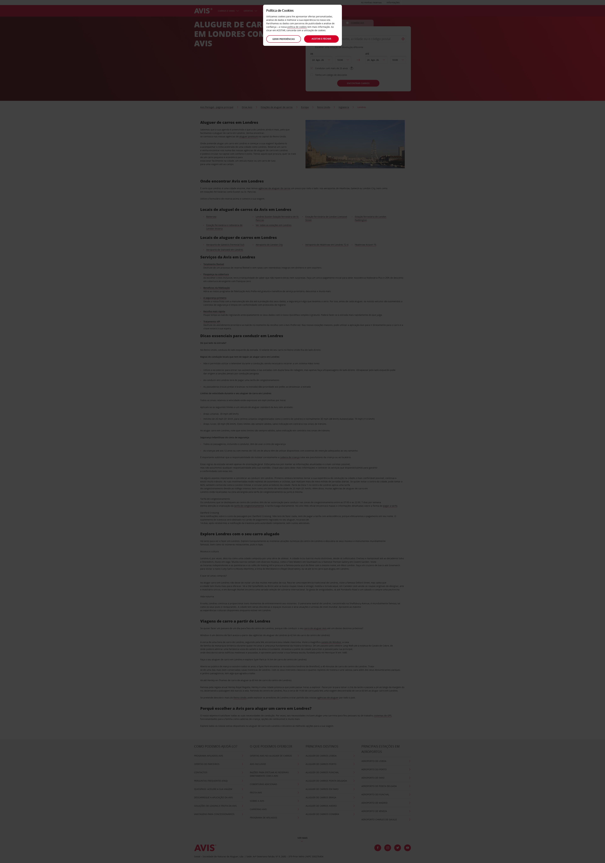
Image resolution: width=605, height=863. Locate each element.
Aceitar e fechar (321, 38)
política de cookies (297, 26)
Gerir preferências (283, 38)
